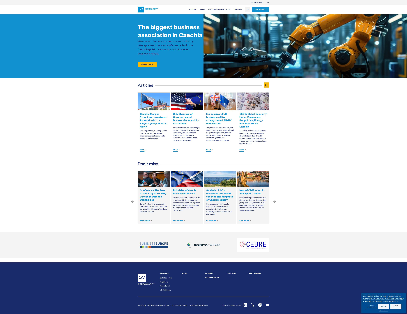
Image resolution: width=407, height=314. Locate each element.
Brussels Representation (219, 9)
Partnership (255, 273)
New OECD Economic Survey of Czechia (251, 192)
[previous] (132, 201)
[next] (274, 201)
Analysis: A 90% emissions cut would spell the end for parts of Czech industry (219, 195)
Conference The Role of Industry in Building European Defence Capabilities (153, 195)
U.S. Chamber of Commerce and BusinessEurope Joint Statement (186, 119)
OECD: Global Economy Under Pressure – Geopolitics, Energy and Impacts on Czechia (253, 120)
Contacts (238, 9)
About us (192, 9)
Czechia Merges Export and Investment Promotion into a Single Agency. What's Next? (154, 120)
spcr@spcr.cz (203, 305)
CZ (268, 2)
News (202, 9)
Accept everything (396, 306)
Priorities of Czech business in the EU (184, 192)
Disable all (384, 306)
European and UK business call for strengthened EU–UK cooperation (218, 119)
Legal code (193, 305)
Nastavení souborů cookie (371, 306)
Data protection (257, 2)
